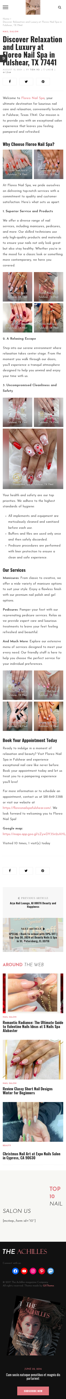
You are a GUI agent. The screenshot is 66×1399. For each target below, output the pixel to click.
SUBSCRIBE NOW (33, 1391)
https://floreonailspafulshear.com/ (27, 808)
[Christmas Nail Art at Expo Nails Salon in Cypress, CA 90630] (33, 1122)
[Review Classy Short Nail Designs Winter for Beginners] (33, 1059)
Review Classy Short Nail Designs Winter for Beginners (28, 1090)
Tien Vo (35, 70)
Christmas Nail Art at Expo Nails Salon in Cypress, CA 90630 (31, 1155)
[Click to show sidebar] (3, 58)
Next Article (31, 929)
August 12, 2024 (12, 70)
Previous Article (34, 898)
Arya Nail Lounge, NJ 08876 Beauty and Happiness (33, 905)
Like (49, 70)
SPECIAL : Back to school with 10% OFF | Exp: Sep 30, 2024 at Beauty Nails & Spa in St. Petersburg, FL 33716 (33, 937)
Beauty (7, 1146)
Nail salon (11, 32)
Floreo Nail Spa (33, 98)
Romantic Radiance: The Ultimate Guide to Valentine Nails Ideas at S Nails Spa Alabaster (33, 1026)
